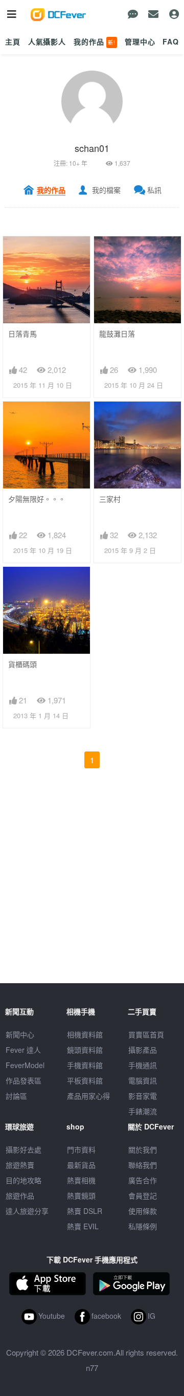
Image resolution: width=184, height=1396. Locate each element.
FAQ (171, 41)
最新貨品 (81, 1165)
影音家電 (142, 1096)
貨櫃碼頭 (22, 664)
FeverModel (25, 1065)
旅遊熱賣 (20, 1165)
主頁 (12, 41)
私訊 (154, 190)
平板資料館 (85, 1080)
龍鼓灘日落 (117, 334)
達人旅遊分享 (27, 1211)
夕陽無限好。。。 (36, 499)
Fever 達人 (23, 1050)
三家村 (110, 499)
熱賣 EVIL (83, 1226)
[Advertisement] (92, 891)
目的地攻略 (23, 1180)
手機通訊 (142, 1065)
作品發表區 (23, 1080)
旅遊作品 (20, 1195)
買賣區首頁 (146, 1034)
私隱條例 (142, 1226)
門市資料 (81, 1149)
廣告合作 (142, 1180)
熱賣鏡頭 (81, 1195)
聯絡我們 (142, 1165)
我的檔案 (106, 190)
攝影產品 (142, 1050)
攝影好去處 (23, 1149)
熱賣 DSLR (84, 1211)
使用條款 (142, 1211)
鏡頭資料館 (85, 1050)
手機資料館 (85, 1065)
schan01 (92, 147)
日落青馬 (22, 334)
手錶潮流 (142, 1111)
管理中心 (140, 41)
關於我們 (142, 1149)
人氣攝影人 (47, 41)
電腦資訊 (142, 1080)
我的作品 (95, 41)
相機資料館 (85, 1034)
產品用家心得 (88, 1096)
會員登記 (142, 1195)
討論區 (16, 1096)
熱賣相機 (81, 1180)
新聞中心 (20, 1034)
